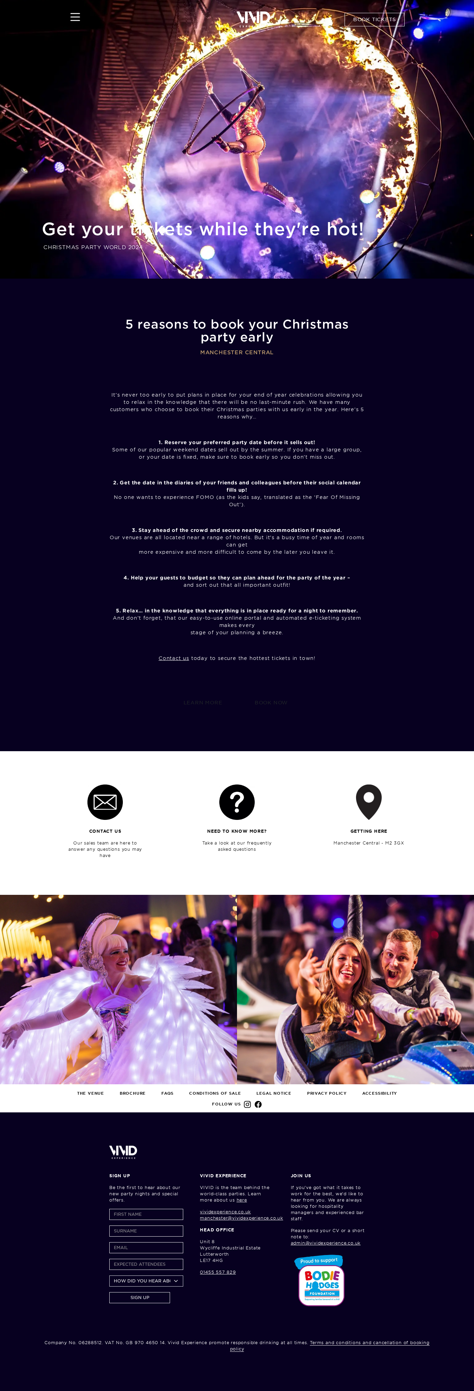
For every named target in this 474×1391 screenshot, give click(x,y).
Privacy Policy (327, 1093)
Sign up (139, 1297)
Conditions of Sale (215, 1093)
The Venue (90, 1093)
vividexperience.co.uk (225, 1211)
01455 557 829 (218, 1272)
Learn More (203, 702)
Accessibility (379, 1093)
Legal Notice (273, 1093)
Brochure (133, 1093)
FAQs (167, 1093)
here (242, 1200)
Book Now (271, 702)
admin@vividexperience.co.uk (326, 1243)
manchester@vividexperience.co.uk (241, 1218)
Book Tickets (374, 19)
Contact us (174, 658)
